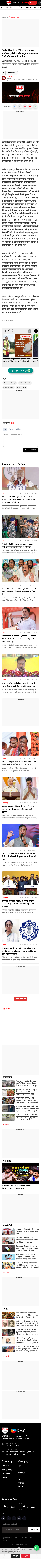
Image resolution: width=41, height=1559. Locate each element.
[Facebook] (15, 106)
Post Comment (30, 450)
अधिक (5, 1125)
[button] (36, 331)
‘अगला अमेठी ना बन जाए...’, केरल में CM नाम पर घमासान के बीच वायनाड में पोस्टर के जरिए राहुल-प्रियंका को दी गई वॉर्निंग (19, 639)
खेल (19, 1480)
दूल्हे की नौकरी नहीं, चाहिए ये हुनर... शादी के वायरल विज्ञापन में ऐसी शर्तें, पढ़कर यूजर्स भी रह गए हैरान (27, 1092)
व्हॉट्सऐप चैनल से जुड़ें (19, 371)
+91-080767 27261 (13, 1446)
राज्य (34, 8)
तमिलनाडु (5, 803)
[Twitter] (20, 106)
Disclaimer (6, 1474)
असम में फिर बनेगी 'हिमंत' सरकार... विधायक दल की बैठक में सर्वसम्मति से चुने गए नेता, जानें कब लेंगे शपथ (19, 857)
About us (5, 1466)
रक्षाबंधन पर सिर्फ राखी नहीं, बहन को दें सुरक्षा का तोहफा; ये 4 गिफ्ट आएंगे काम (27, 1231)
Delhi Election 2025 (25, 383)
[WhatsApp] (35, 106)
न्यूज (7, 8)
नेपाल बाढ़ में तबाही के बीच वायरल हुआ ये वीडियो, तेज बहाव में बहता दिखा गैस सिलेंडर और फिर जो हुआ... (27, 1083)
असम (4, 680)
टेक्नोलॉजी (8, 1225)
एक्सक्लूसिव (22, 1472)
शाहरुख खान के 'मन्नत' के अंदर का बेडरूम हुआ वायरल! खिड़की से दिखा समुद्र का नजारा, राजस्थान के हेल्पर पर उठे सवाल (27, 1108)
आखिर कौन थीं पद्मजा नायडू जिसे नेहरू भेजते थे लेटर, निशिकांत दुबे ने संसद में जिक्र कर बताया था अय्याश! (27, 1323)
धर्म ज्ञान (20, 1486)
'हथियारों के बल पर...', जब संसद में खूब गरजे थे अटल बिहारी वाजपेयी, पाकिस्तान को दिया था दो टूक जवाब (27, 1340)
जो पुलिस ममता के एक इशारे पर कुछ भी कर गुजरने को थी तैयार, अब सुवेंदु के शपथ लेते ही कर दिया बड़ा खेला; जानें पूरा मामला (19, 951)
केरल (4, 585)
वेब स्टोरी (12, 8)
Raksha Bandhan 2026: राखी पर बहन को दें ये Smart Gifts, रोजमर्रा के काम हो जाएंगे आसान (26, 1257)
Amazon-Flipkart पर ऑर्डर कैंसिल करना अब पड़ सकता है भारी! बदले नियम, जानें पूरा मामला (27, 1240)
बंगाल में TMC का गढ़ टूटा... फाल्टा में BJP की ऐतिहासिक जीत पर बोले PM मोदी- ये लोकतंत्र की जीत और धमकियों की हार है (18, 500)
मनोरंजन (20, 8)
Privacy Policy (7, 1470)
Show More (19, 999)
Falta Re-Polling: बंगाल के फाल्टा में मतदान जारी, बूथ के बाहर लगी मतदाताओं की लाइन (17, 545)
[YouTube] (30, 106)
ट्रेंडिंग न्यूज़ (28, 8)
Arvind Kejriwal (8, 387)
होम (2, 8)
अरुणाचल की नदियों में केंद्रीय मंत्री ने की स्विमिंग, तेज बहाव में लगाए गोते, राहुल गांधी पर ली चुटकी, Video (27, 1117)
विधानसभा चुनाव (9, 79)
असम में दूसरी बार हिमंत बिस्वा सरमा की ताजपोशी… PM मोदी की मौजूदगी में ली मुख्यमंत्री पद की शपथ (19, 684)
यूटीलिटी (20, 1476)
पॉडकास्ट (7, 1161)
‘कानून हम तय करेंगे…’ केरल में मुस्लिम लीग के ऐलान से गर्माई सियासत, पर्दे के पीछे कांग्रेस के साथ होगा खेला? (19, 592)
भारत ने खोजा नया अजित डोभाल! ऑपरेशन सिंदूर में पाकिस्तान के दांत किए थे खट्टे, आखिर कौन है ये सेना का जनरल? (27, 1315)
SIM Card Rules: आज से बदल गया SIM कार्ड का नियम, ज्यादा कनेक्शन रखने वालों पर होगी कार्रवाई (27, 1265)
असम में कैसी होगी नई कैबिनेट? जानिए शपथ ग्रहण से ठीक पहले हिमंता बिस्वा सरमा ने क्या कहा (19, 763)
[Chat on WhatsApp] (36, 1548)
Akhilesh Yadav (21, 387)
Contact (5, 1477)
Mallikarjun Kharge (9, 383)
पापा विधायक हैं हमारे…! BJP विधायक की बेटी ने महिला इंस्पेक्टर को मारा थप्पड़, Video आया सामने (27, 1100)
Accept (15, 1556)
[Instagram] (25, 106)
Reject (26, 1556)
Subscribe (33, 1530)
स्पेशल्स (6, 1309)
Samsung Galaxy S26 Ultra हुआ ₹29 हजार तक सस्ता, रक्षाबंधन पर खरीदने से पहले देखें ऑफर (27, 1248)
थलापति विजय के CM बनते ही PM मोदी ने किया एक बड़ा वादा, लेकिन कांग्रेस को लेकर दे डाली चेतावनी (18, 809)
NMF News (11, 77)
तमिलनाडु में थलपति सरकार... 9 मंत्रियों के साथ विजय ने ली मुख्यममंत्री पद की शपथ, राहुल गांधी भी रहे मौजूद (19, 904)
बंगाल (4, 493)
